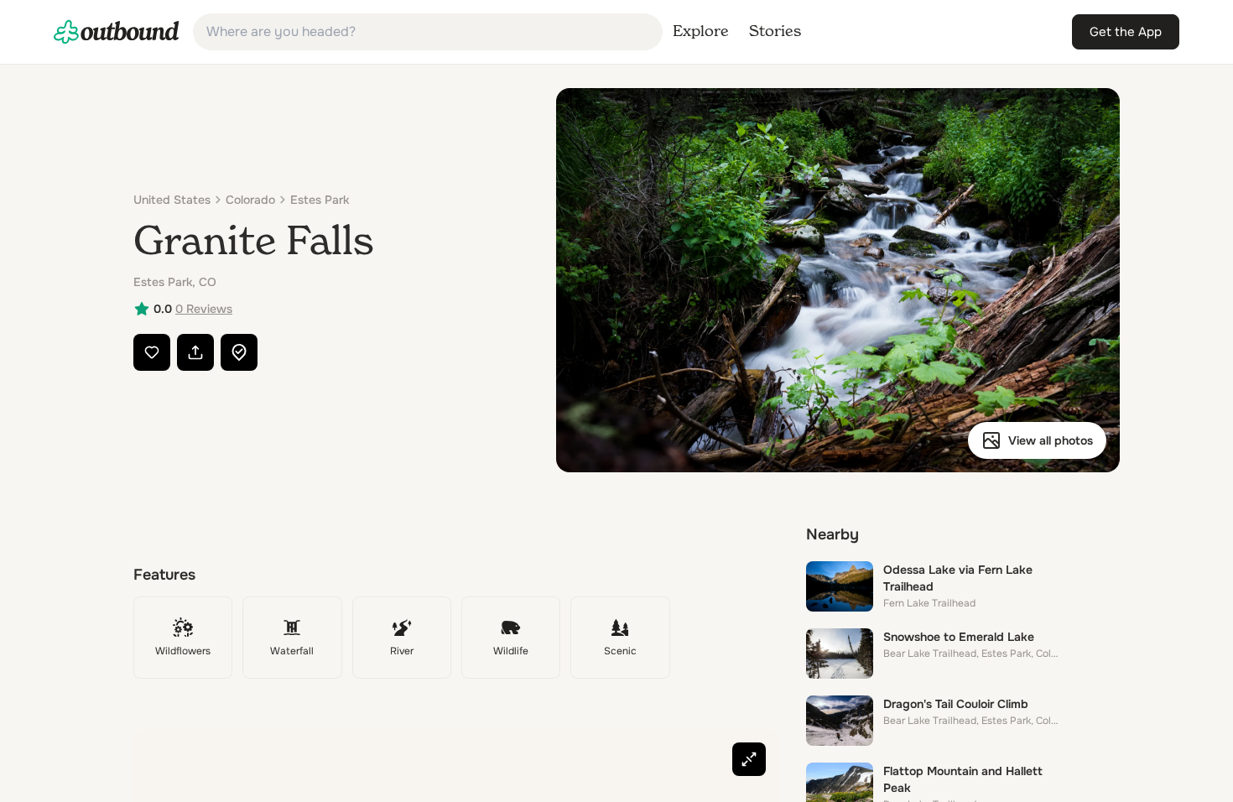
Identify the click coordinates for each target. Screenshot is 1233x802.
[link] (116, 32)
